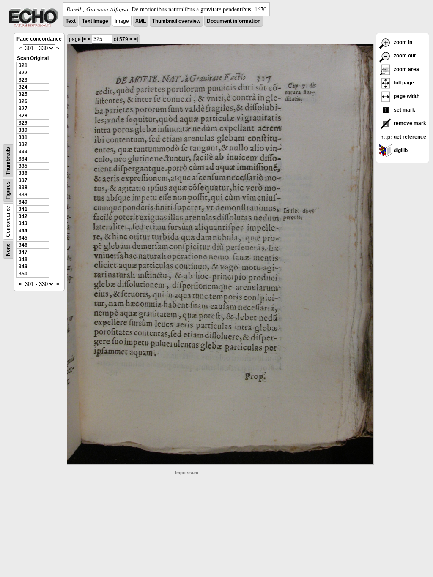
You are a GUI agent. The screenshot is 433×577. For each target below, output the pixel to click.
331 (23, 137)
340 (23, 202)
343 (23, 223)
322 (23, 73)
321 (23, 65)
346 (23, 245)
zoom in (402, 42)
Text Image (95, 21)
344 (23, 231)
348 (23, 259)
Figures (8, 190)
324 (23, 87)
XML (140, 21)
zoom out (404, 56)
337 (23, 180)
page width (405, 96)
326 (23, 101)
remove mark (409, 123)
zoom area (405, 69)
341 (23, 209)
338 (23, 188)
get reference (409, 137)
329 (23, 123)
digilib (400, 150)
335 (23, 166)
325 (23, 94)
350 (23, 274)
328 (23, 116)
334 (23, 159)
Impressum (186, 472)
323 (23, 80)
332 (23, 144)
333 (23, 152)
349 (23, 266)
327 (23, 109)
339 (23, 195)
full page (403, 83)
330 (23, 130)
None (8, 249)
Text (71, 21)
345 (23, 238)
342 (23, 216)
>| (136, 39)
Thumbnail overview (176, 21)
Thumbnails (8, 161)
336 (23, 173)
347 (23, 252)
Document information (233, 21)
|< (84, 39)
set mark (403, 110)
